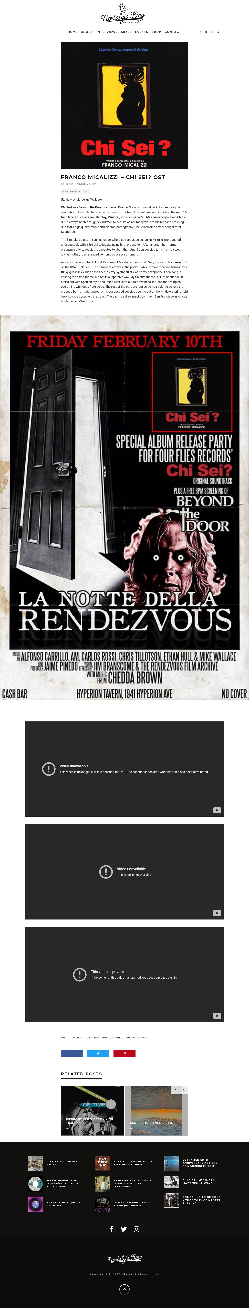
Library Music (93, 1038)
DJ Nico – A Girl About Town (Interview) (132, 1204)
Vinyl (86, 191)
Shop (156, 32)
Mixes (126, 32)
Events (142, 32)
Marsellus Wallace (113, 1038)
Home (73, 32)
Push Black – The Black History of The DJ (133, 1163)
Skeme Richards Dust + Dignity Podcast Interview (132, 1183)
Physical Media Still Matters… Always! (200, 1182)
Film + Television (71, 191)
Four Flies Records (72, 1038)
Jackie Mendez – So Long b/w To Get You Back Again (64, 1183)
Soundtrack (133, 1038)
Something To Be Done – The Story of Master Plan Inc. (202, 1200)
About (87, 32)
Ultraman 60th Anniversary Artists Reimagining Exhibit (200, 1163)
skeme (69, 184)
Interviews (107, 32)
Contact (173, 32)
